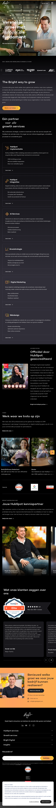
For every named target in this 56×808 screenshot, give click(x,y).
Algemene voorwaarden (9, 805)
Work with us (6, 43)
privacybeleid (39, 791)
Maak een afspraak (33, 689)
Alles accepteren (46, 801)
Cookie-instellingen (34, 801)
